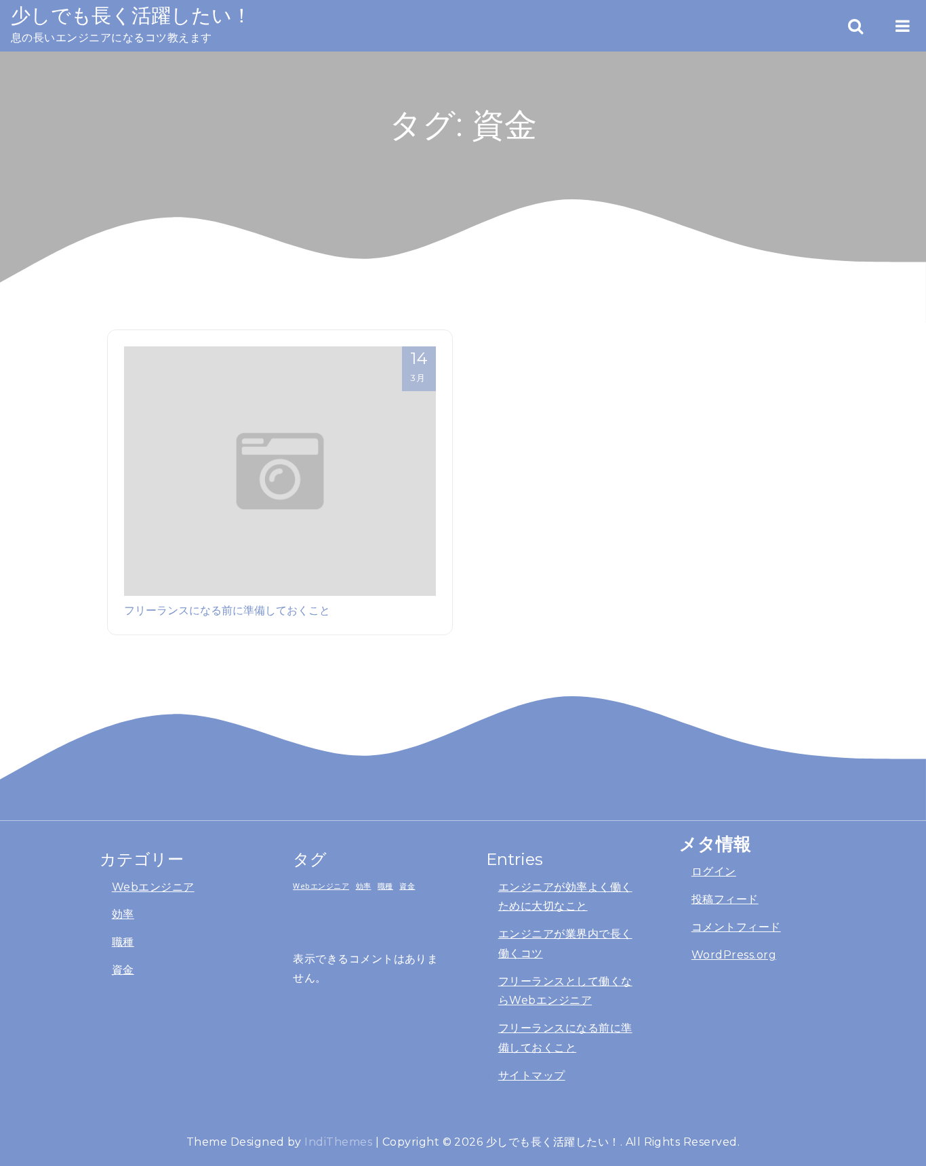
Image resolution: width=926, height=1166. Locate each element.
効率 (123, 914)
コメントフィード (736, 927)
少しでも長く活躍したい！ (131, 15)
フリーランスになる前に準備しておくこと (227, 610)
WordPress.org (733, 954)
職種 (123, 942)
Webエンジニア (153, 887)
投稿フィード (725, 899)
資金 (123, 969)
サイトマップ (531, 1075)
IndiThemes (338, 1141)
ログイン (713, 871)
